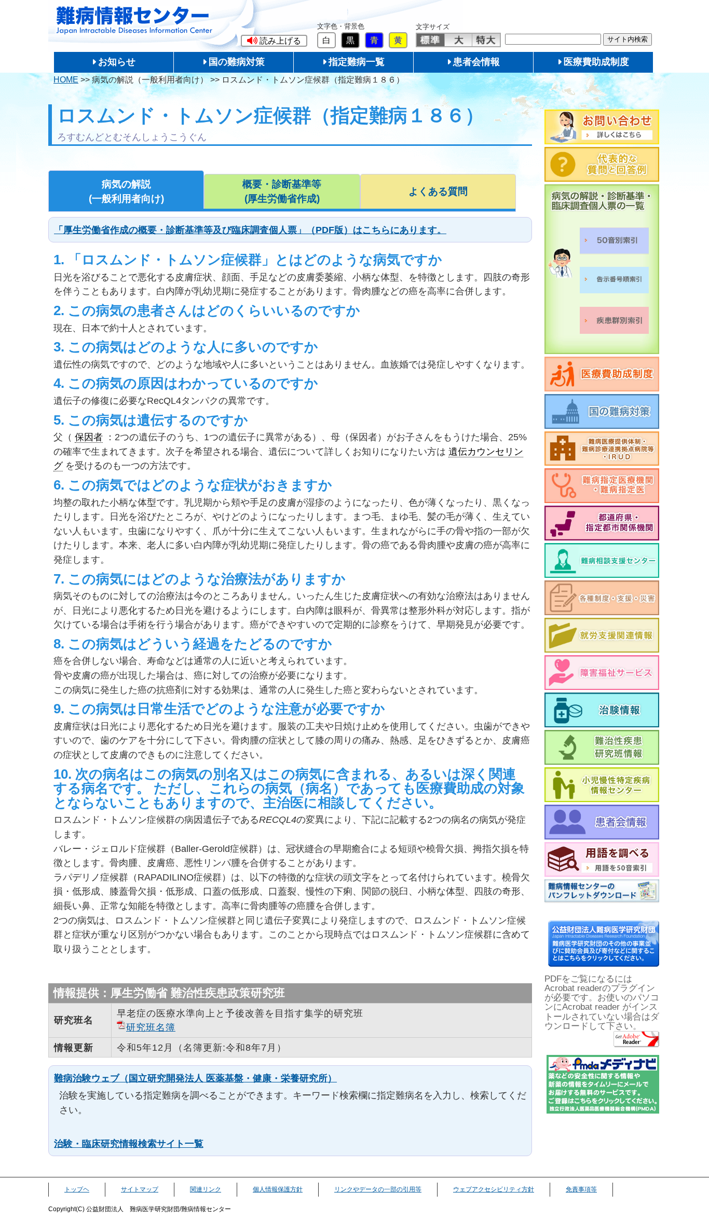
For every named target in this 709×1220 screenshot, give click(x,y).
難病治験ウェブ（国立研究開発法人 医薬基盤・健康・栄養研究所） (195, 1078)
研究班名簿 (150, 1027)
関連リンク (205, 1189)
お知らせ (116, 62)
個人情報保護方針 (278, 1189)
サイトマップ (139, 1189)
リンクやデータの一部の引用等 (377, 1189)
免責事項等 (581, 1189)
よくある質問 (438, 191)
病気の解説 (126, 191)
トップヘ (76, 1189)
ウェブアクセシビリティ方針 (493, 1189)
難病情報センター (134, 20)
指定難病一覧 (357, 62)
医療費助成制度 (596, 62)
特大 (486, 40)
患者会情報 (476, 62)
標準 (430, 40)
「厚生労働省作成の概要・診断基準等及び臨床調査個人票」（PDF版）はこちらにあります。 (250, 229)
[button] (274, 41)
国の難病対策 (237, 62)
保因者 (89, 436)
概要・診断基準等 (281, 191)
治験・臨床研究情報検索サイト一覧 (128, 1143)
